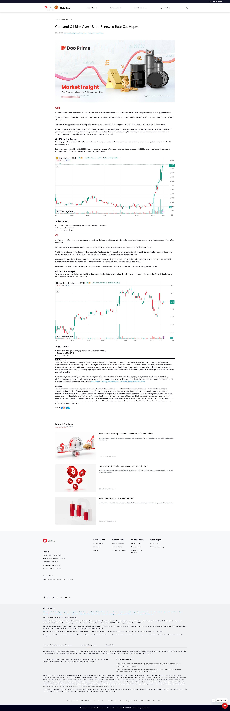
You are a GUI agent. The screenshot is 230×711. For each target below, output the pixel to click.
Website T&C (151, 701)
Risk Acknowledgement (126, 701)
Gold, (90, 33)
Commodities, (68, 33)
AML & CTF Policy (86, 701)
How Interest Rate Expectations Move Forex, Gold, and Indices (126, 433)
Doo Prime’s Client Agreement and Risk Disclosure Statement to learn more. (118, 381)
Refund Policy (111, 701)
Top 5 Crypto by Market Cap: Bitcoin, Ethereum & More (123, 466)
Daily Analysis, (76, 33)
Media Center (65, 8)
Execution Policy (99, 701)
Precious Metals (99, 33)
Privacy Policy (140, 701)
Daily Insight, (84, 33)
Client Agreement (72, 701)
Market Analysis (67, 19)
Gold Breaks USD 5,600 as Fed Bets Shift (116, 498)
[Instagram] (64, 408)
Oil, (93, 33)
